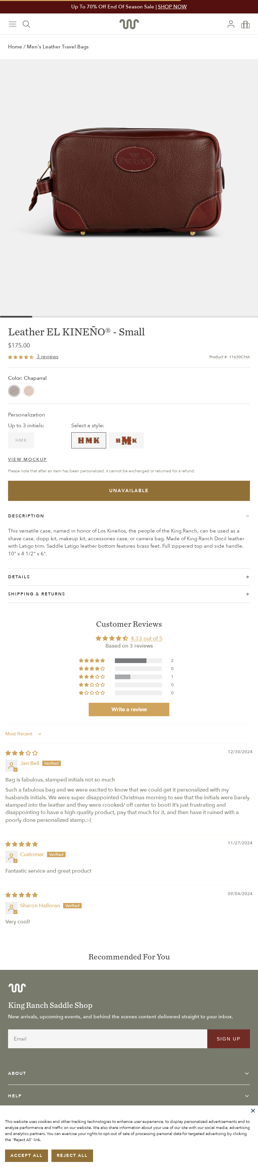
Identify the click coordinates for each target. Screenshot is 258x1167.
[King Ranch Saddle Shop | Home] (129, 24)
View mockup (27, 460)
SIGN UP (229, 1039)
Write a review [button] (129, 709)
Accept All (26, 1156)
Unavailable (129, 490)
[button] (92, 660)
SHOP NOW (172, 6)
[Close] (253, 1110)
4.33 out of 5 (147, 638)
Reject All (72, 1156)
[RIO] (29, 391)
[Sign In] (233, 24)
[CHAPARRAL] (14, 391)
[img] (21, 753)
